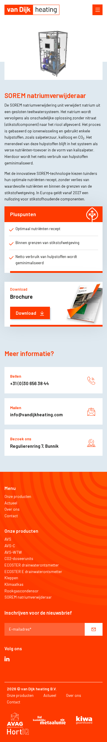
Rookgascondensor (21, 590)
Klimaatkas (13, 584)
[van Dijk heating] (31, 9)
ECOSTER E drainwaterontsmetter (33, 571)
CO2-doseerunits (18, 558)
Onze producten (17, 496)
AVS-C (9, 545)
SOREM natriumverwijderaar (28, 597)
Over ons (12, 509)
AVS (7, 539)
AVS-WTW (13, 552)
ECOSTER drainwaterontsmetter (31, 565)
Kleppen (11, 577)
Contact (11, 515)
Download (26, 313)
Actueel (10, 503)
